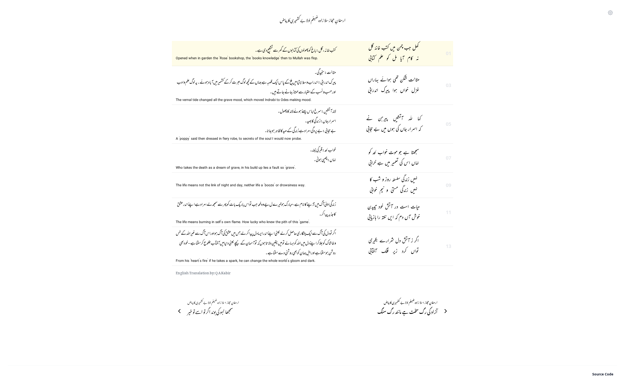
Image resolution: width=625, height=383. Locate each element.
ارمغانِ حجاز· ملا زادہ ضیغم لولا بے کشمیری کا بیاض (312, 19)
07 (448, 158)
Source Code (602, 374)
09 (448, 185)
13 (448, 246)
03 (448, 85)
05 (448, 124)
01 (448, 53)
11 (448, 212)
